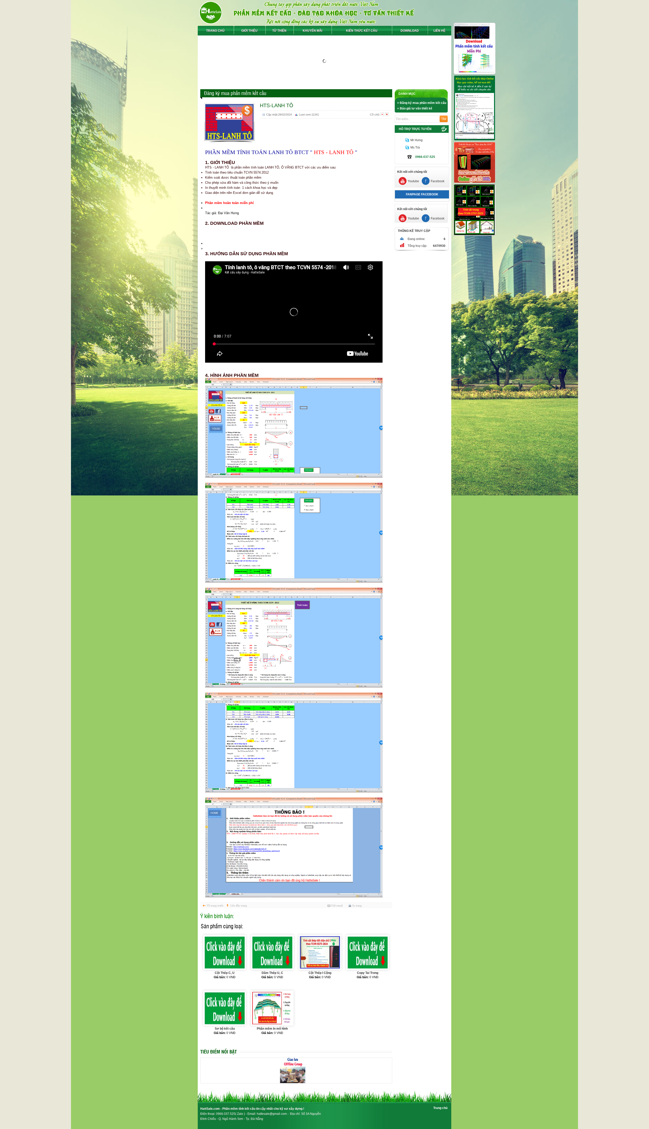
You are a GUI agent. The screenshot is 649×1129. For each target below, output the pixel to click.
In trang (357, 905)
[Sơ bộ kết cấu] (225, 1008)
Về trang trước (215, 905)
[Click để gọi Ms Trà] (407, 147)
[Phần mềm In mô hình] (272, 1008)
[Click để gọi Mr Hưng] (407, 140)
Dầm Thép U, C (272, 973)
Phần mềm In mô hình (272, 1028)
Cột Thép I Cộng (320, 973)
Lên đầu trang (238, 905)
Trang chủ (440, 1108)
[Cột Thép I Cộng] (320, 952)
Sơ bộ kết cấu (225, 1028)
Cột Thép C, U (225, 973)
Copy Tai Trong (367, 973)
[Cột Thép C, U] (225, 952)
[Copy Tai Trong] (368, 952)
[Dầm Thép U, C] (272, 952)
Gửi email (337, 905)
